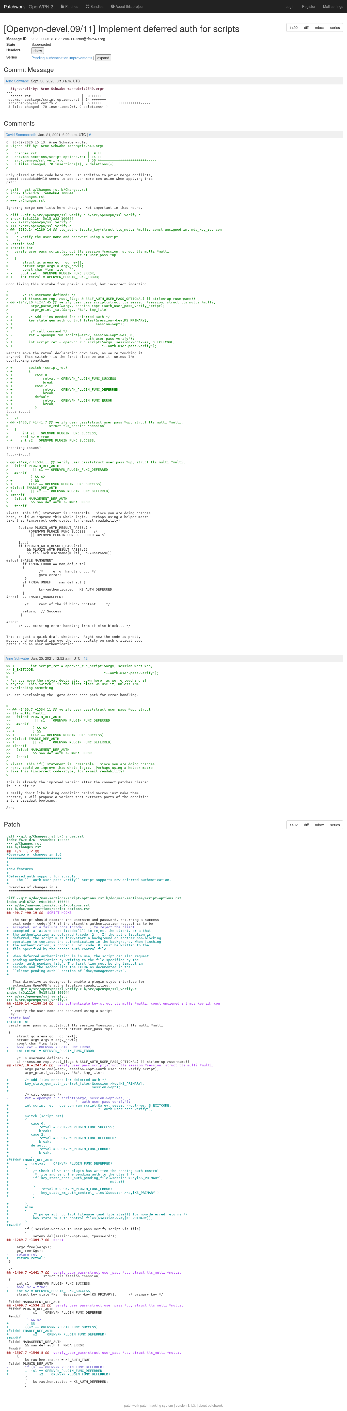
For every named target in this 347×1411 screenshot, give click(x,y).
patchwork (131, 1405)
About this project (129, 6)
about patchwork (211, 1405)
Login (290, 6)
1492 (294, 27)
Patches (71, 6)
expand (103, 57)
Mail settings (333, 6)
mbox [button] (319, 27)
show (38, 50)
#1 (91, 134)
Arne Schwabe (17, 80)
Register (309, 6)
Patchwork (14, 6)
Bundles (96, 6)
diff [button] (306, 27)
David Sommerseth (21, 134)
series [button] (335, 27)
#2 (86, 658)
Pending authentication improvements (62, 57)
